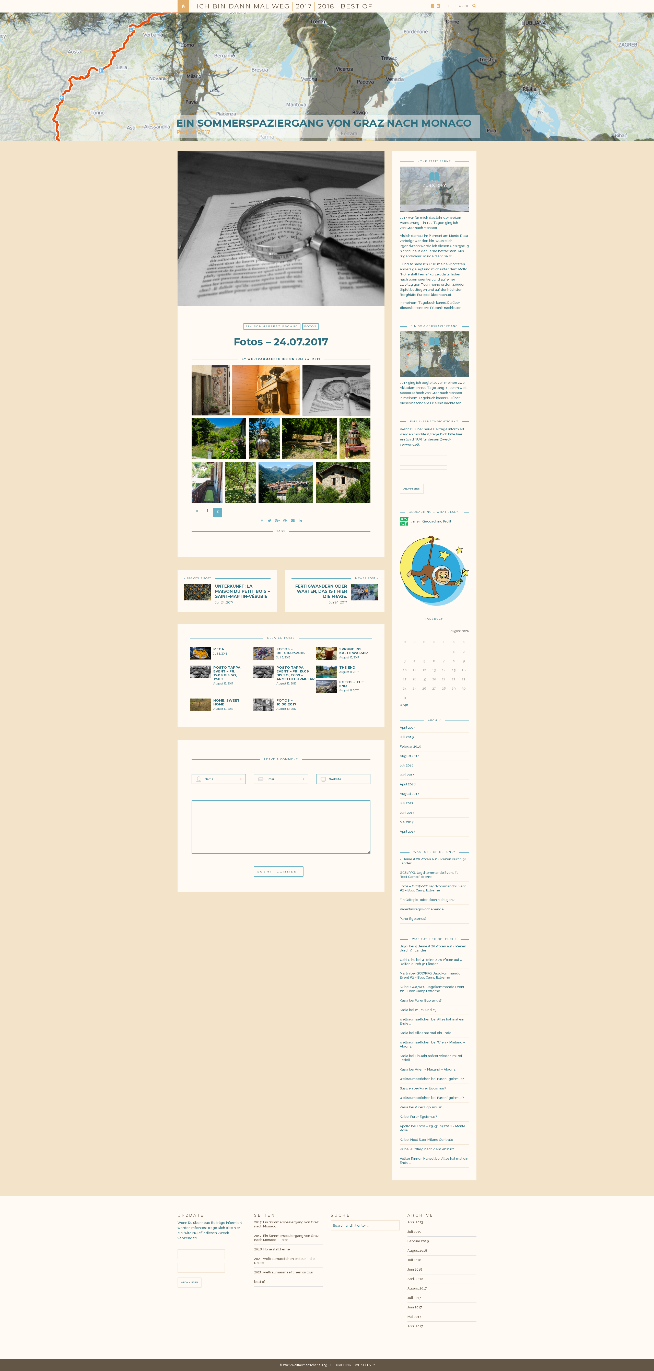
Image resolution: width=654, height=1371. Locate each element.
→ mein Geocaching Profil (430, 521)
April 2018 (408, 784)
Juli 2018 (407, 765)
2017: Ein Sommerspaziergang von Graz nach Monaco (286, 1224)
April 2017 (407, 831)
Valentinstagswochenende (422, 909)
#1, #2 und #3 (426, 1010)
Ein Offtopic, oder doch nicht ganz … (428, 900)
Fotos (310, 326)
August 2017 (409, 794)
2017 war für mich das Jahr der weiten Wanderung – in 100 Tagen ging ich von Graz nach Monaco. (430, 223)
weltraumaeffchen (268, 359)
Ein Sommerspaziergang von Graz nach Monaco (324, 123)
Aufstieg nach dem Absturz (432, 1149)
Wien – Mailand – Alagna (435, 1069)
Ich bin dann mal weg (243, 6)
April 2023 (407, 727)
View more (434, 189)
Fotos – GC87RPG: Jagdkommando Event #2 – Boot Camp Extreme (433, 888)
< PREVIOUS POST (197, 578)
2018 (326, 6)
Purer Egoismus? (413, 919)
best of (356, 6)
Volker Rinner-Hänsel (417, 1158)
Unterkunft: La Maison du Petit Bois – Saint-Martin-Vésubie (242, 591)
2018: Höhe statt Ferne (272, 1249)
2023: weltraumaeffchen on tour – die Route (284, 1261)
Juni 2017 (407, 813)
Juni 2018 (407, 775)
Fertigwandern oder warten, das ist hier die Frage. (321, 591)
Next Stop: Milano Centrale (431, 1140)
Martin (405, 973)
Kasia (404, 1000)
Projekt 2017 (193, 132)
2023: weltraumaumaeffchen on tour (283, 1272)
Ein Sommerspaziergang (272, 326)
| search (458, 6)
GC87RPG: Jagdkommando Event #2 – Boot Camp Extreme (430, 875)
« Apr (404, 705)
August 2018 (409, 756)
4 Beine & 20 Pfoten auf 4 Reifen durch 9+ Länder (433, 861)
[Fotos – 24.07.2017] (269, 520)
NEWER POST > (366, 578)
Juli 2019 (407, 737)
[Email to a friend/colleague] (292, 520)
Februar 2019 (410, 746)
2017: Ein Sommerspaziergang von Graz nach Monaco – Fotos (286, 1238)
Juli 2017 (406, 803)
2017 (304, 6)
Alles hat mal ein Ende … (434, 1033)
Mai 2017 (407, 822)
